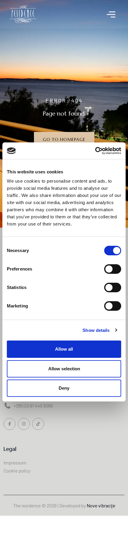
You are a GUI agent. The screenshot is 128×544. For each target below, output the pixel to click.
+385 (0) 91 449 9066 (33, 405)
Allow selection (64, 368)
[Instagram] (24, 424)
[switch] (112, 269)
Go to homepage (64, 139)
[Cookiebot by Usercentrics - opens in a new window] (95, 151)
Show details (96, 330)
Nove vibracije (101, 505)
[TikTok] (38, 424)
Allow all (64, 349)
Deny (64, 388)
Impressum (15, 462)
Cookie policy (17, 470)
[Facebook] (9, 424)
